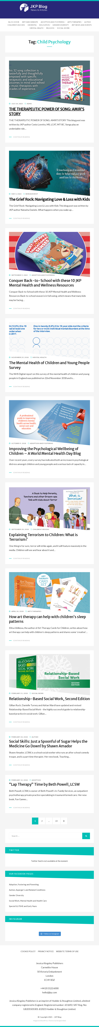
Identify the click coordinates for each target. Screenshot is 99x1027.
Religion (50, 28)
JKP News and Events (82, 25)
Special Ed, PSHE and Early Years (23, 906)
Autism (87, 22)
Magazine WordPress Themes (43, 1021)
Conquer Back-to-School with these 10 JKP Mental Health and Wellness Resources (45, 283)
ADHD (29, 104)
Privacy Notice (46, 951)
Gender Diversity (60, 25)
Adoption (36, 780)
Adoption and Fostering (53, 22)
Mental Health (36, 28)
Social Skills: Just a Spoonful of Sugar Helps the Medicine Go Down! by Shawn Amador (48, 743)
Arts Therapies (74, 22)
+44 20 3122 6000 (49, 988)
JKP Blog (57, 1017)
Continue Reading (21, 137)
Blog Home (13, 22)
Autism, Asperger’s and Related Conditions (27, 890)
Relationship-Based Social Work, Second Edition (49, 698)
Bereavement (32, 194)
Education (44, 25)
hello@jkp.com (49, 992)
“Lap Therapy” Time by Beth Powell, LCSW (44, 784)
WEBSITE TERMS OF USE (67, 951)
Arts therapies (34, 611)
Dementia (32, 25)
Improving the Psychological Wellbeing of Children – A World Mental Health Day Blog (45, 451)
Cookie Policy (28, 951)
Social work (63, 28)
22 (57, 821)
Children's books (41, 529)
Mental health (40, 357)
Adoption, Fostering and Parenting (24, 884)
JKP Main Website (30, 22)
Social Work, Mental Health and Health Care (28, 901)
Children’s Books (16, 25)
